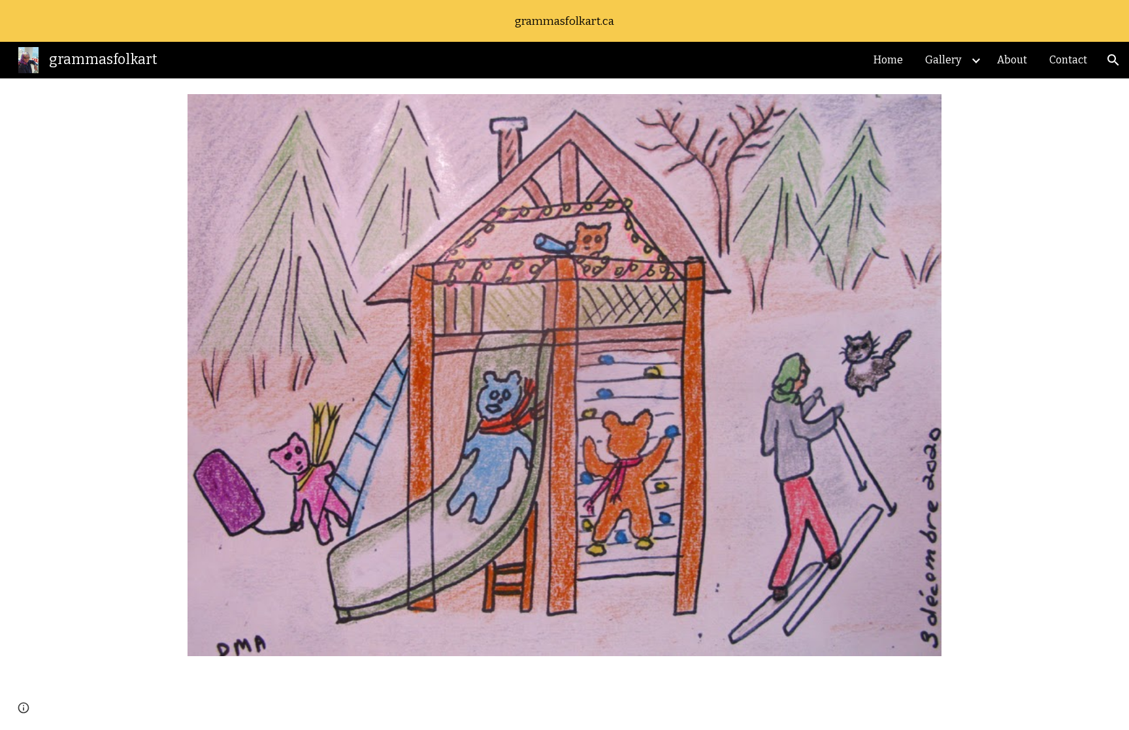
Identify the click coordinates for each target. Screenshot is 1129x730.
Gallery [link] (943, 60)
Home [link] (888, 60)
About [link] (1012, 60)
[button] (1113, 60)
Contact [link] (1068, 60)
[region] (564, 21)
